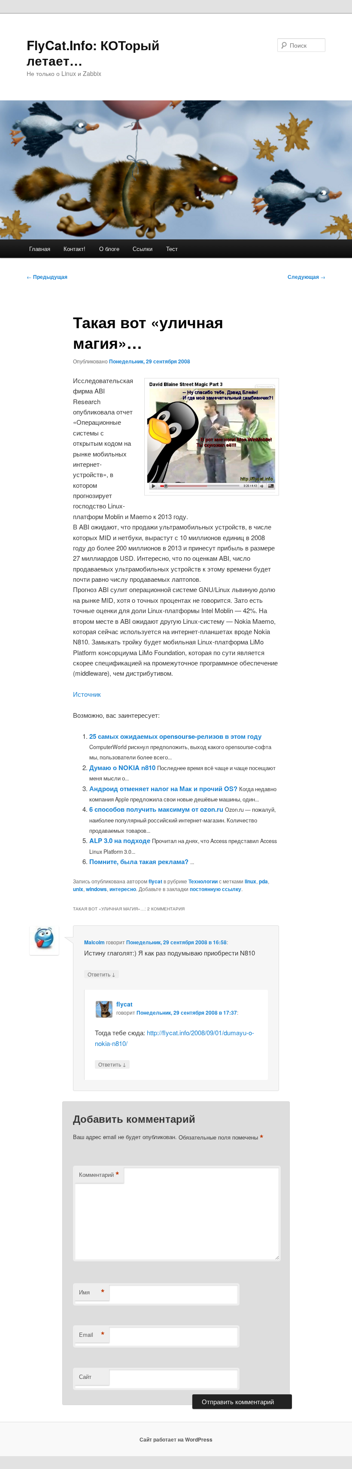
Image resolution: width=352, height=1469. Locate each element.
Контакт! (74, 249)
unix (78, 889)
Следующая (306, 277)
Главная (39, 249)
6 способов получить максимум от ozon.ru (156, 809)
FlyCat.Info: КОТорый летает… (93, 53)
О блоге (109, 249)
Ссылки (142, 249)
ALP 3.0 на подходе (119, 840)
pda (263, 881)
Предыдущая (47, 277)
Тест (172, 249)
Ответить (101, 974)
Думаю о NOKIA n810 (122, 767)
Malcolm (94, 942)
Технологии (203, 881)
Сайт (85, 1376)
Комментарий (99, 1175)
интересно (122, 889)
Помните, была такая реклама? (138, 861)
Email (92, 1335)
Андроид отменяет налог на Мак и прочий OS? (163, 788)
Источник (87, 693)
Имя (92, 1292)
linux (250, 881)
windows (96, 889)
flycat (155, 881)
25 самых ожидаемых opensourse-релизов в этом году (175, 736)
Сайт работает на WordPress (176, 1439)
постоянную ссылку (215, 889)
